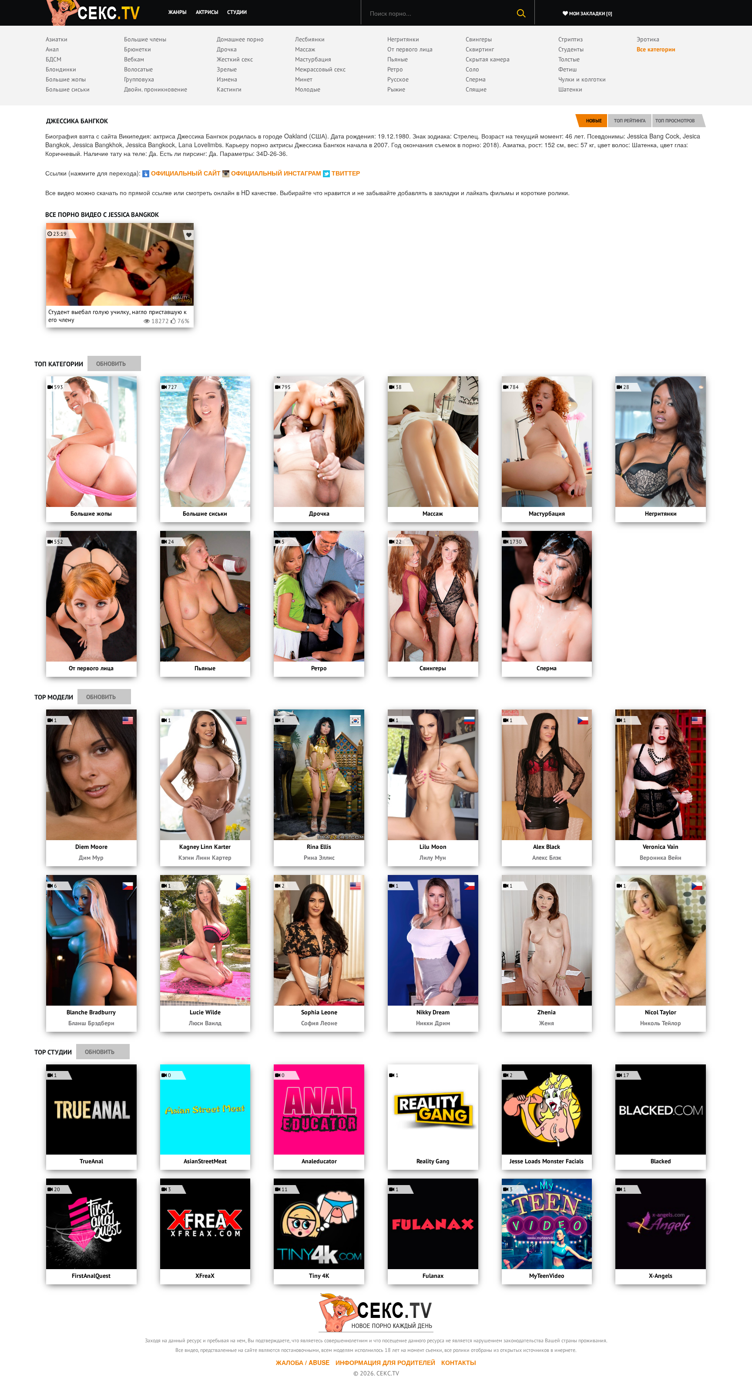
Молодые (307, 89)
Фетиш (567, 69)
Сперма (476, 79)
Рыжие (396, 89)
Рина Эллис (319, 857)
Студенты (571, 49)
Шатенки (570, 89)
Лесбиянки (310, 39)
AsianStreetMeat (205, 1161)
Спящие (476, 89)
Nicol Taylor (660, 1012)
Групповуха (139, 79)
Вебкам (134, 59)
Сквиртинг (480, 49)
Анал (52, 49)
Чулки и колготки (582, 79)
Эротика (648, 39)
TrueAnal (91, 1161)
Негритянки (403, 39)
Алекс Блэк (546, 857)
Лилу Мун (433, 857)
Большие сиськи (68, 89)
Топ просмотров (675, 121)
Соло (472, 69)
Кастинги (229, 89)
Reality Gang (433, 1161)
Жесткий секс (235, 59)
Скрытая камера (488, 59)
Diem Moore (91, 847)
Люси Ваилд (205, 1023)
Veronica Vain (660, 847)
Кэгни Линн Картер (205, 857)
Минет (303, 79)
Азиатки (56, 39)
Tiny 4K (319, 1276)
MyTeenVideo (546, 1276)
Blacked (661, 1161)
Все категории (656, 49)
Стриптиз (570, 39)
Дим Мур (91, 857)
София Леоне (319, 1023)
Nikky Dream (433, 1012)
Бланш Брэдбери (91, 1023)
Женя (546, 1023)
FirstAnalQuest (91, 1276)
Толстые (569, 59)
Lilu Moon (433, 847)
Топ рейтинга (630, 121)
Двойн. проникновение (155, 89)
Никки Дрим (433, 1023)
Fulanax (433, 1276)
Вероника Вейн (661, 857)
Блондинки (61, 69)
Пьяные (397, 59)
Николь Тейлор (660, 1023)
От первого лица (410, 49)
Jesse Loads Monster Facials (547, 1161)
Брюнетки (137, 49)
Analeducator (319, 1161)
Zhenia (546, 1012)
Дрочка (227, 49)
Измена (227, 79)
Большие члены (145, 39)
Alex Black (546, 847)
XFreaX (205, 1276)
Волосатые (138, 69)
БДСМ (53, 59)
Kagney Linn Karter (205, 847)
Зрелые (227, 69)
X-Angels (660, 1276)
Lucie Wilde (205, 1012)
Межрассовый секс (320, 69)
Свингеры (479, 39)
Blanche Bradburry (91, 1012)
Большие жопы (66, 79)
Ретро (395, 69)
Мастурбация (313, 59)
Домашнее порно (240, 39)
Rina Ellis (319, 847)
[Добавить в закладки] (188, 235)
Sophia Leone (319, 1012)
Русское (398, 79)
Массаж (305, 49)
